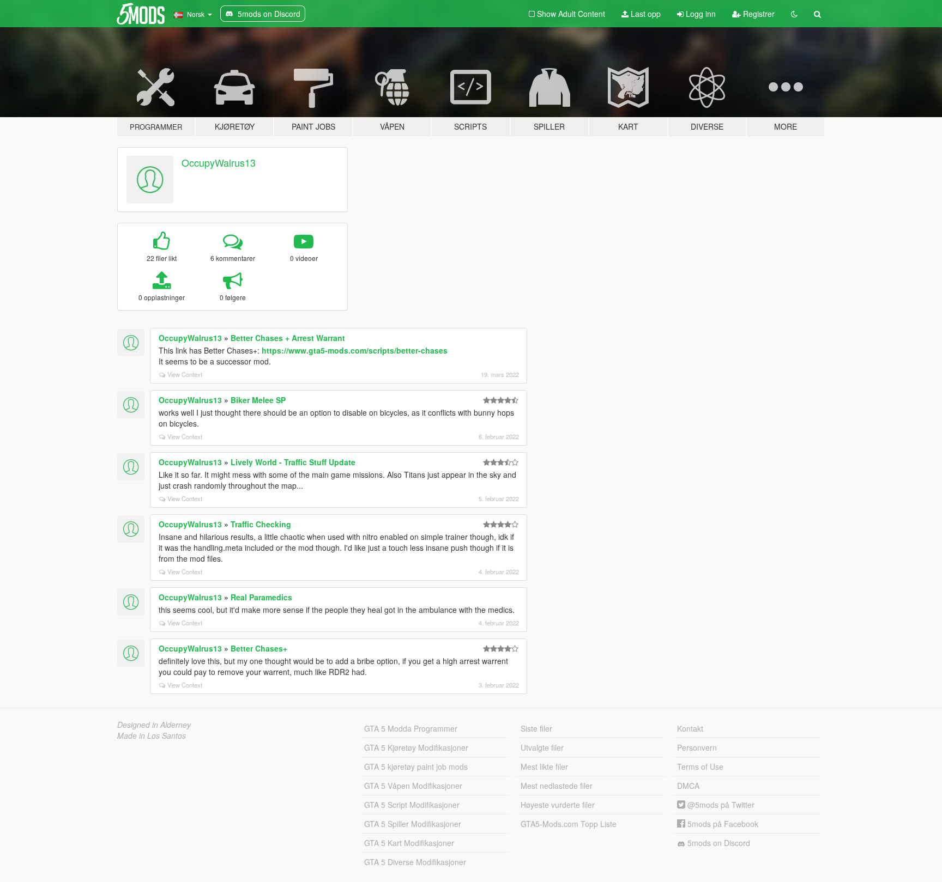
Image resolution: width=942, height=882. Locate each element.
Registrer (758, 13)
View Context (184, 374)
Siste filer (536, 728)
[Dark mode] (794, 13)
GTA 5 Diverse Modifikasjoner (415, 861)
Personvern (697, 747)
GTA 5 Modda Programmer (410, 728)
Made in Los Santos (151, 735)
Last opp (645, 13)
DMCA (688, 785)
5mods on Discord (717, 842)
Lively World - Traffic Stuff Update (293, 462)
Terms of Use (700, 766)
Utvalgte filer (542, 747)
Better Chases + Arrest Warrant (288, 337)
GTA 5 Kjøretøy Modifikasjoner (416, 747)
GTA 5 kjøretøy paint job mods (416, 766)
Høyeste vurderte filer (558, 804)
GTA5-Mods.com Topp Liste (569, 823)
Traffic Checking (261, 524)
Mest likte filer (544, 766)
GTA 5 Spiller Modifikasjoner (412, 823)
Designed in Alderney (154, 724)
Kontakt (690, 728)
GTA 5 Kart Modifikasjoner (409, 842)
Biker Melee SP (258, 399)
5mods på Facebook (721, 823)
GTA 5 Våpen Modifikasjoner (413, 785)
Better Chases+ (259, 648)
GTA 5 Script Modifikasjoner (412, 804)
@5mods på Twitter (719, 804)
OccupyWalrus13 (219, 162)
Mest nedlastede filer (557, 785)
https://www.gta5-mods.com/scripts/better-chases (355, 350)
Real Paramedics (261, 597)
